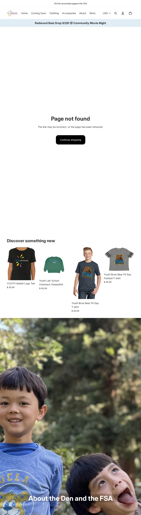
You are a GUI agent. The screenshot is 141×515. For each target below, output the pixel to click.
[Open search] (115, 13)
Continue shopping (70, 139)
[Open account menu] (123, 13)
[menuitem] (92, 13)
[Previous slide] (9, 264)
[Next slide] (34, 264)
